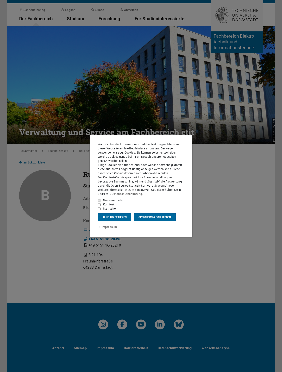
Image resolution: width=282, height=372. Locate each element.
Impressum (109, 227)
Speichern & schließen (155, 217)
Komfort (108, 204)
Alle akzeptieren (115, 217)
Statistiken (110, 208)
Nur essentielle (113, 200)
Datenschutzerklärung (127, 194)
